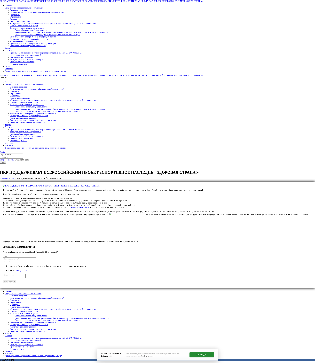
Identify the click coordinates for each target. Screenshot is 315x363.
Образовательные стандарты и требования (28, 331)
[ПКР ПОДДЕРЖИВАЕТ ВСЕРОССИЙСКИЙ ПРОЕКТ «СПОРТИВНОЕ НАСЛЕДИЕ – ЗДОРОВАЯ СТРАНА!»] (52, 186)
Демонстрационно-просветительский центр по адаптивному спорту (33, 356)
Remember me (23, 160)
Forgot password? (7, 160)
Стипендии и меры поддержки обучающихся (29, 325)
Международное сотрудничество (23, 327)
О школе (8, 336)
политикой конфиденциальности (145, 356)
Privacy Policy (21, 270)
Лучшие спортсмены (18, 349)
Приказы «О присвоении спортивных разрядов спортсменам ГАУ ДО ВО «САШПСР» (46, 338)
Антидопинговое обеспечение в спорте (26, 345)
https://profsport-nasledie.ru (78, 207)
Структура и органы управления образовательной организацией (37, 298)
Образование (15, 302)
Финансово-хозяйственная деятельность (27, 313)
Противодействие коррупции (22, 342)
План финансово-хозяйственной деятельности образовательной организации (47, 320)
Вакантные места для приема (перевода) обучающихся (33, 322)
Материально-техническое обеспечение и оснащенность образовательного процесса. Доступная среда (53, 309)
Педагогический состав (20, 307)
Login (2, 152)
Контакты (9, 353)
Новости (10, 178)
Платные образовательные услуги (24, 311)
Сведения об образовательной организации (23, 293)
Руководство (15, 305)
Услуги (8, 333)
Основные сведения (18, 296)
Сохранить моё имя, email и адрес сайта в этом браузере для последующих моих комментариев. (46, 266)
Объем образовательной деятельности (31, 316)
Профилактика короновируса (22, 347)
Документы (15, 300)
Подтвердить (202, 355)
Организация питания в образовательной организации (33, 329)
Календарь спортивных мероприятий (25, 340)
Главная (3, 178)
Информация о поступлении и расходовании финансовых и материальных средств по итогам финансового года (62, 318)
